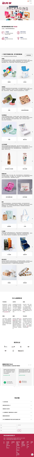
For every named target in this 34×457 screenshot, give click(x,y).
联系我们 (32, 443)
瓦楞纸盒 (17, 444)
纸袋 (17, 452)
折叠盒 (17, 443)
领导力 (7, 444)
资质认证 (7, 447)
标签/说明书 (17, 455)
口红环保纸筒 (18, 448)
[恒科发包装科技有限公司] (7, 2)
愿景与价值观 (8, 446)
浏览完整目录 (28, 55)
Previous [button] (2, 74)
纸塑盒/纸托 (17, 451)
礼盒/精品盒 (17, 446)
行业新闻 (28, 447)
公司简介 (7, 443)
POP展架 (17, 453)
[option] (17, 12)
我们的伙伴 (23, 444)
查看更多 (31, 60)
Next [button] (32, 74)
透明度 (22, 443)
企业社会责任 (6, 311)
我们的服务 (13, 443)
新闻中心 (28, 443)
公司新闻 (28, 445)
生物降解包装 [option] (16, 26)
